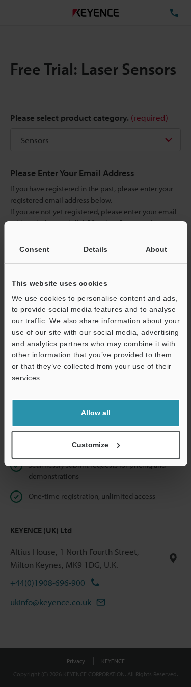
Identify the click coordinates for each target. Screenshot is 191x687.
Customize (90, 445)
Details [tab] (96, 249)
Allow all (96, 413)
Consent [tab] (34, 249)
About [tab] (157, 249)
